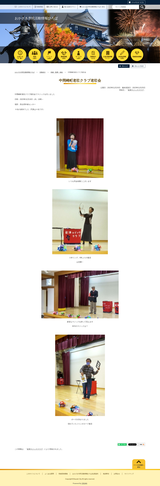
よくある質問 (49, 474)
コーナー (107, 57)
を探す (35, 57)
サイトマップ (129, 474)
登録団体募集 (63, 474)
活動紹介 (43, 72)
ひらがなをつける (137, 2)
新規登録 (40, 7)
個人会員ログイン (70, 7)
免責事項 (106, 474)
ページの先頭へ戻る (138, 466)
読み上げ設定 (139, 66)
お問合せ (117, 474)
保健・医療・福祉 (57, 72)
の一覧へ (20, 57)
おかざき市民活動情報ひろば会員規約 (85, 474)
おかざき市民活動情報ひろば (25, 72)
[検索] (142, 7)
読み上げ (125, 66)
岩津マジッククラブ (136, 90)
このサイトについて (24, 7)
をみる (93, 57)
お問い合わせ (53, 7)
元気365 (84, 483)
